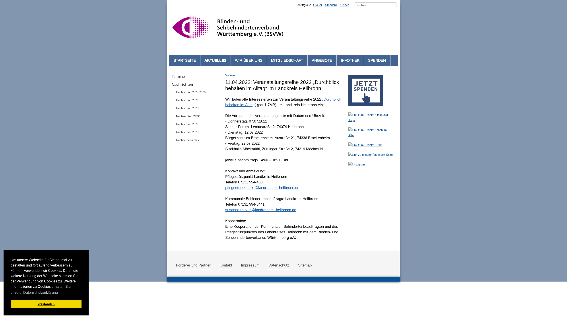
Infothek (350, 60)
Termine (178, 76)
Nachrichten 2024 (187, 100)
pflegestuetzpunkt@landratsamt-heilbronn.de (262, 188)
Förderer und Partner (193, 265)
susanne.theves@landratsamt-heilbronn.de (260, 210)
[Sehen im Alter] (370, 135)
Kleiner (344, 5)
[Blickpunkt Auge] (370, 120)
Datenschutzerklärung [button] (40, 292)
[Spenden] (365, 107)
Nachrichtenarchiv (187, 140)
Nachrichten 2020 (187, 132)
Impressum (250, 265)
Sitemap (305, 265)
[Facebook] (370, 154)
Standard (331, 5)
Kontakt (225, 265)
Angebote (322, 60)
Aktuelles (215, 60)
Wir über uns (248, 60)
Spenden (377, 60)
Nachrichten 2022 (188, 116)
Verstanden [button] (46, 304)
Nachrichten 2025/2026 (191, 92)
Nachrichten (182, 84)
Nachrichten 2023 (187, 108)
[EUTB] (365, 145)
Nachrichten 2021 (187, 124)
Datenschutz (278, 265)
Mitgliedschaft (287, 60)
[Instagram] (356, 164)
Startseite (184, 60)
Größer (317, 5)
